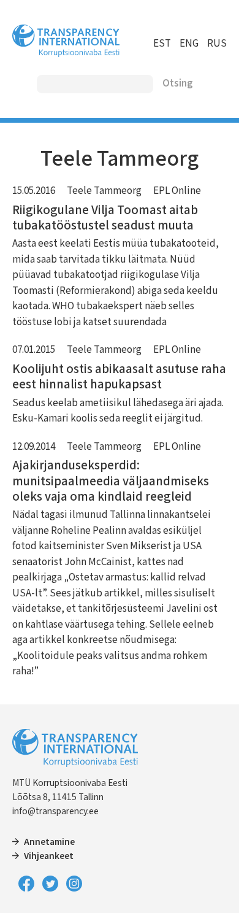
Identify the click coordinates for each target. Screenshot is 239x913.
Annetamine (49, 842)
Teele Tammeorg (104, 191)
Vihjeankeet (49, 856)
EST (162, 43)
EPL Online (177, 191)
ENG (189, 43)
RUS (217, 43)
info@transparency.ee (55, 811)
